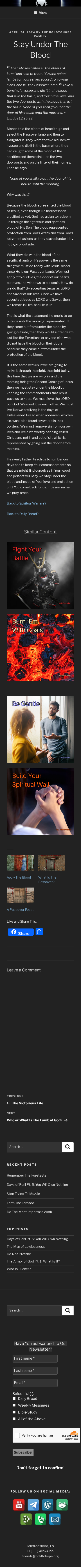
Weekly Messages (33, 1405)
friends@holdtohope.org (40, 1556)
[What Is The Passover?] (51, 863)
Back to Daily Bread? (23, 514)
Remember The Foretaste (27, 1175)
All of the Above (31, 1419)
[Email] (55, 1519)
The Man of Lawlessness (26, 1247)
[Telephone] (40, 1519)
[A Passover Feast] (20, 895)
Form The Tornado (20, 1203)
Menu (43, 13)
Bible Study (27, 1412)
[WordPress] (48, 1505)
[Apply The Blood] (20, 863)
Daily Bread (27, 1399)
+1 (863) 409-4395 (40, 1551)
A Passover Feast (20, 909)
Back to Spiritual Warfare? (26, 503)
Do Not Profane (19, 1254)
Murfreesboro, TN (40, 1546)
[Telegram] (33, 1505)
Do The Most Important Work (29, 1212)
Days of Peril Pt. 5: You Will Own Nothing (37, 1185)
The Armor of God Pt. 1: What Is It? (33, 1261)
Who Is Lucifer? (19, 1269)
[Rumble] (26, 1519)
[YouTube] (19, 1505)
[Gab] (62, 1505)
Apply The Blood (19, 877)
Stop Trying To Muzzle (23, 1194)
